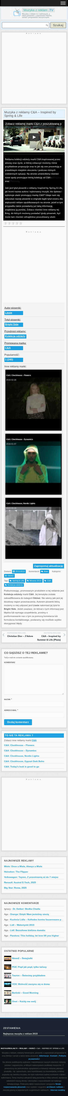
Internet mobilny (58, 1090)
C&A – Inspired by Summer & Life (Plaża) (49, 636)
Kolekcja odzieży (15, 336)
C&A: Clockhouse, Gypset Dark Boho (24, 761)
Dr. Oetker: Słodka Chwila (26, 909)
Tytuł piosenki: (12, 319)
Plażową (14, 181)
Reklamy (23, 1048)
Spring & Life (18, 581)
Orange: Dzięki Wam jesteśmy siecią (29, 914)
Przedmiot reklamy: (15, 331)
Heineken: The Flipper (16, 871)
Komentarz (9, 662)
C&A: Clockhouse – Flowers (19, 745)
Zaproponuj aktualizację (48, 566)
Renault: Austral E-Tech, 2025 (20, 882)
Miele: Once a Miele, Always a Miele (23, 866)
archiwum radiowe (55, 1087)
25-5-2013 (20, 571)
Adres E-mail (10, 710)
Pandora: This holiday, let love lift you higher (34, 935)
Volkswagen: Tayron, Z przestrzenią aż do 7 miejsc (31, 877)
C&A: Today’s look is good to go (21, 766)
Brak (46, 571)
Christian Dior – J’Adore (20, 634)
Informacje (44, 1056)
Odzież (11, 576)
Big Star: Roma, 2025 (15, 888)
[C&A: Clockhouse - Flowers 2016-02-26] (33, 428)
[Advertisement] (34, 68)
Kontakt (53, 1056)
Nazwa (7, 699)
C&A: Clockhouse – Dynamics (20, 750)
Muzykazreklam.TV (9, 1048)
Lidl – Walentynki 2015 (22, 925)
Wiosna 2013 (35, 581)
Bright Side (12, 324)
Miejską (57, 177)
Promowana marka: (15, 343)
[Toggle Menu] (63, 3)
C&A (8, 348)
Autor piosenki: (12, 308)
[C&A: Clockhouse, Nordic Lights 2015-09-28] (33, 556)
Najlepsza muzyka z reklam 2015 (20, 1033)
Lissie (8, 312)
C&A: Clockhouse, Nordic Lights (21, 756)
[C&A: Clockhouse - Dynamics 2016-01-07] (33, 492)
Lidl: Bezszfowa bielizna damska (27, 930)
